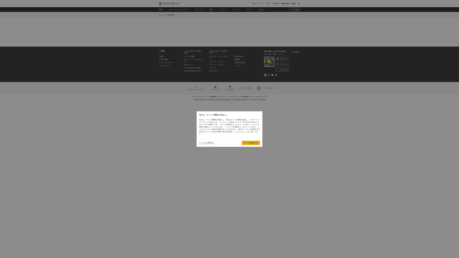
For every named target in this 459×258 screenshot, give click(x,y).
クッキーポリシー (241, 132)
